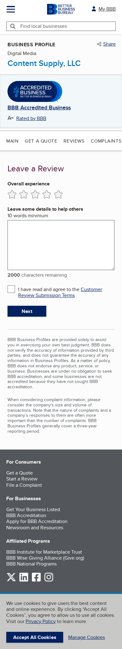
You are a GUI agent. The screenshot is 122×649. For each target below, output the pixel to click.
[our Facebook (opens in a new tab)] (36, 580)
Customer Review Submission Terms (60, 292)
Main (12, 141)
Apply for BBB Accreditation (37, 521)
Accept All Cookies (34, 637)
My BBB (107, 9)
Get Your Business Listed (33, 509)
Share (109, 44)
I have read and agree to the (60, 292)
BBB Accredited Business (39, 107)
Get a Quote (41, 141)
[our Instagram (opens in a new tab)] (49, 580)
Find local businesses (43, 26)
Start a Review (22, 478)
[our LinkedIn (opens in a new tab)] (24, 580)
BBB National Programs (31, 563)
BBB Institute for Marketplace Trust (44, 552)
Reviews (74, 141)
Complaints (106, 141)
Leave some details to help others (45, 209)
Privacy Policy (41, 621)
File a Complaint (24, 485)
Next (27, 311)
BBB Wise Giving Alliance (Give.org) (45, 557)
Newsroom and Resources (34, 527)
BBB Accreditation (26, 515)
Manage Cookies (86, 637)
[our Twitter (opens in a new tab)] (11, 580)
